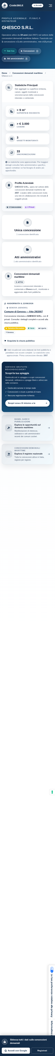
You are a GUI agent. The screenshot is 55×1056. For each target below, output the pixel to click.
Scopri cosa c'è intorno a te (21, 403)
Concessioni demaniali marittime (27, 73)
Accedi (39, 5)
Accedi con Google (17, 1050)
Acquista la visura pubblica (21, 341)
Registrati (42, 1050)
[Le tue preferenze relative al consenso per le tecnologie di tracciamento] (52, 792)
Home (4, 73)
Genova (10, 332)
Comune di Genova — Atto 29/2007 (23, 311)
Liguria (43, 328)
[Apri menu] (50, 6)
